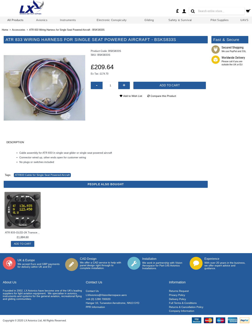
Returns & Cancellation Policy (186, 307)
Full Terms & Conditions (183, 302)
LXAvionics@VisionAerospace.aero (106, 295)
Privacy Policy (177, 295)
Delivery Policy (177, 299)
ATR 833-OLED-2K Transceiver (23, 232)
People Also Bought (106, 184)
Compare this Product (163, 95)
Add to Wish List (132, 95)
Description (15, 142)
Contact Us (92, 290)
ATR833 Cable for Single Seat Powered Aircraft (42, 174)
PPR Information (95, 307)
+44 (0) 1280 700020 (98, 299)
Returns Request (179, 290)
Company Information (181, 310)
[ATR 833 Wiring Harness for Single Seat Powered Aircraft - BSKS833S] (44, 88)
